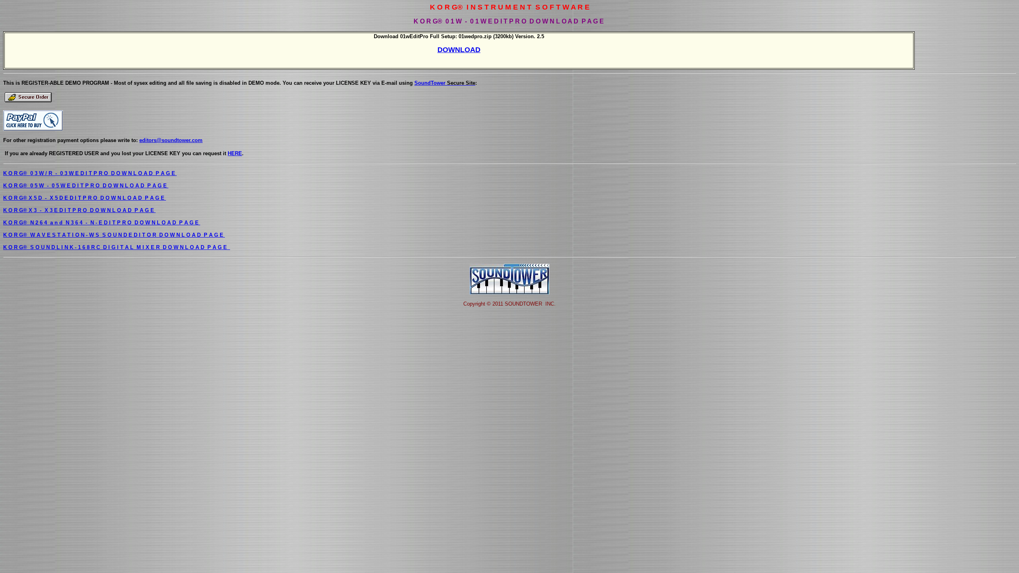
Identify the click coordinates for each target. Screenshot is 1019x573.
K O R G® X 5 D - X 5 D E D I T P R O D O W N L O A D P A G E (84, 198)
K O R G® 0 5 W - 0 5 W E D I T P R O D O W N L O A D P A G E (85, 186)
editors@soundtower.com (171, 140)
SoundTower (444, 83)
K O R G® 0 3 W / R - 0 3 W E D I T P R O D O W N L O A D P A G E (90, 173)
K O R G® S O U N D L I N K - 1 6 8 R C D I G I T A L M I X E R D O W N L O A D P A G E (116, 247)
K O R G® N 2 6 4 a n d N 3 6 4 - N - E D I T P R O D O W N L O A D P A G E (101, 223)
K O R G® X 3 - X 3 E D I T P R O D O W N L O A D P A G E (79, 210)
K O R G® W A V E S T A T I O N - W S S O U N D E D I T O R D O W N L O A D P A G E (114, 235)
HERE (235, 153)
